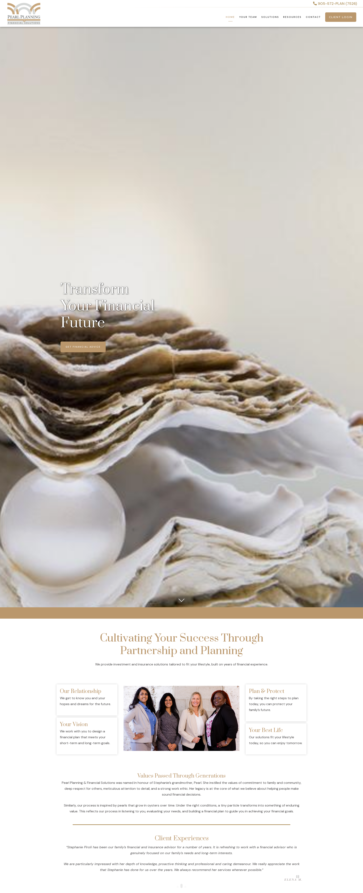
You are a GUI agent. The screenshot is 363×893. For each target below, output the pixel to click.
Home (230, 17)
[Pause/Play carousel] (297, 877)
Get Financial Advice (83, 346)
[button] (178, 887)
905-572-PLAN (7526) (337, 3)
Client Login (340, 17)
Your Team (248, 17)
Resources (292, 17)
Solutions (270, 17)
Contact (313, 17)
